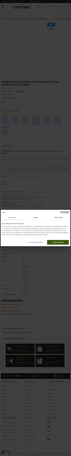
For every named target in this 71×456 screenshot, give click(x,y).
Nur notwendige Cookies (35, 242)
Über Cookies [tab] (59, 217)
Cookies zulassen (58, 242)
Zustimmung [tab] (12, 217)
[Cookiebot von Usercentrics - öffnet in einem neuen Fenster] (61, 212)
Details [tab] (35, 217)
